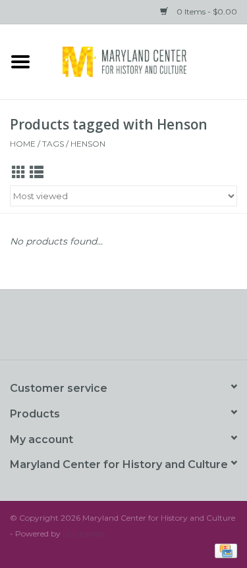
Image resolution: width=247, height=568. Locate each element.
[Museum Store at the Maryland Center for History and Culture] (144, 60)
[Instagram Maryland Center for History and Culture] (147, 329)
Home (23, 144)
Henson (87, 144)
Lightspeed (83, 533)
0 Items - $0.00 (206, 11)
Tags (53, 144)
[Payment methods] (223, 550)
